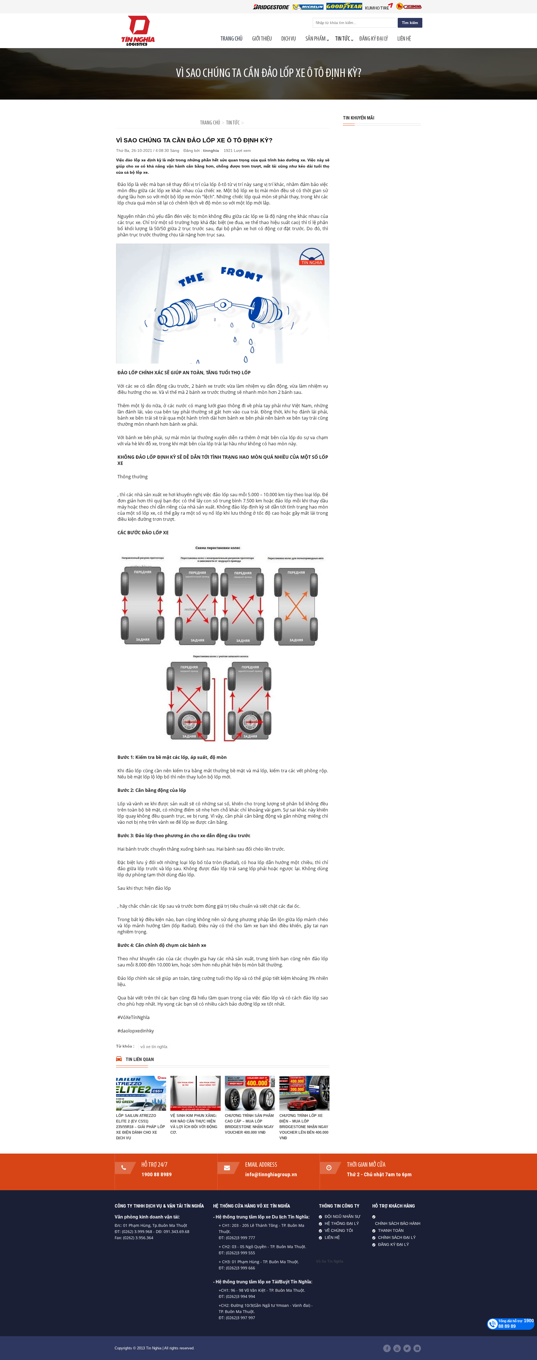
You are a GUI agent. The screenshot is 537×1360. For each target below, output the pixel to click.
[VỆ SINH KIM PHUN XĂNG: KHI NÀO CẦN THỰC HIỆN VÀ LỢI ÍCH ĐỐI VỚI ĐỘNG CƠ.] (195, 1109)
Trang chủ (210, 123)
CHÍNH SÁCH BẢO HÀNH (397, 1224)
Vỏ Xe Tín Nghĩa (329, 1261)
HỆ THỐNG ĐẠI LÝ (342, 1224)
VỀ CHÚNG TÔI (339, 1231)
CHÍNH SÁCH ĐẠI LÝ (397, 1238)
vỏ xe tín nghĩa (153, 1046)
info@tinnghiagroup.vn (271, 1174)
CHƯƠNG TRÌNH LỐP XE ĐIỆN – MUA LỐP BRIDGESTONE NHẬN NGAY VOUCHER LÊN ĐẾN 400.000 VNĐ (303, 1127)
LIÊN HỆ (332, 1238)
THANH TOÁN (391, 1231)
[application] (222, 304)
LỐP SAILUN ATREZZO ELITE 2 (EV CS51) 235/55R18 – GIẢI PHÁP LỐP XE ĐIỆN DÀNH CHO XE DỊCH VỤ (140, 1127)
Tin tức (233, 123)
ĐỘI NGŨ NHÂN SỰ (343, 1217)
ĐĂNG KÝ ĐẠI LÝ (393, 1245)
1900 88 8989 (157, 1174)
